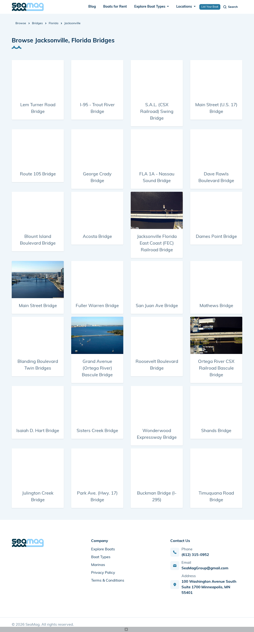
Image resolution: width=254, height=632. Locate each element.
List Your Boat (209, 7)
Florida (53, 23)
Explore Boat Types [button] (150, 7)
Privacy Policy (103, 573)
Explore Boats (103, 549)
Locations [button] (184, 7)
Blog (92, 7)
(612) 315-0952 (195, 555)
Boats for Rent (115, 7)
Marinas (98, 565)
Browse (20, 23)
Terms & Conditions (107, 581)
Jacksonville (72, 23)
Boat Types (100, 557)
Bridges (37, 23)
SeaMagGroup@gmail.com (204, 568)
